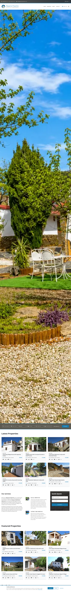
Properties (49, 6)
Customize (61, 588)
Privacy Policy (40, 589)
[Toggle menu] (69, 6)
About (53, 6)
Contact (58, 6)
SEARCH (60, 504)
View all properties (60, 508)
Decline (56, 588)
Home (45, 6)
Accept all (50, 588)
